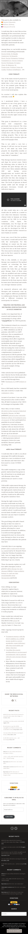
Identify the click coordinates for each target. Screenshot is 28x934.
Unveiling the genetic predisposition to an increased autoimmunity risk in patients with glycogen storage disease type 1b (16, 654)
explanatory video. (7, 393)
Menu (23, 2)
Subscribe (9, 816)
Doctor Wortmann (7, 63)
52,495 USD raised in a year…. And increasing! (12, 864)
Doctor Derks (5, 54)
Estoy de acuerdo (14, 930)
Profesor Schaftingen (14, 69)
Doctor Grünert (17, 60)
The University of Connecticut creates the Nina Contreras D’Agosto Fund (13, 773)
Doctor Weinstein (12, 58)
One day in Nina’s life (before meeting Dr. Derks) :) (13, 859)
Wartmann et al (10, 382)
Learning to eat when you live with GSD (12, 721)
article (15, 621)
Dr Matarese (10, 65)
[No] (1, 928)
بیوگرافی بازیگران (7, 756)
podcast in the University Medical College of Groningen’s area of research (13, 418)
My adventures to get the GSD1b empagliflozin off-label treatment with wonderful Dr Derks (12, 728)
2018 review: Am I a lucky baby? (16, 883)
